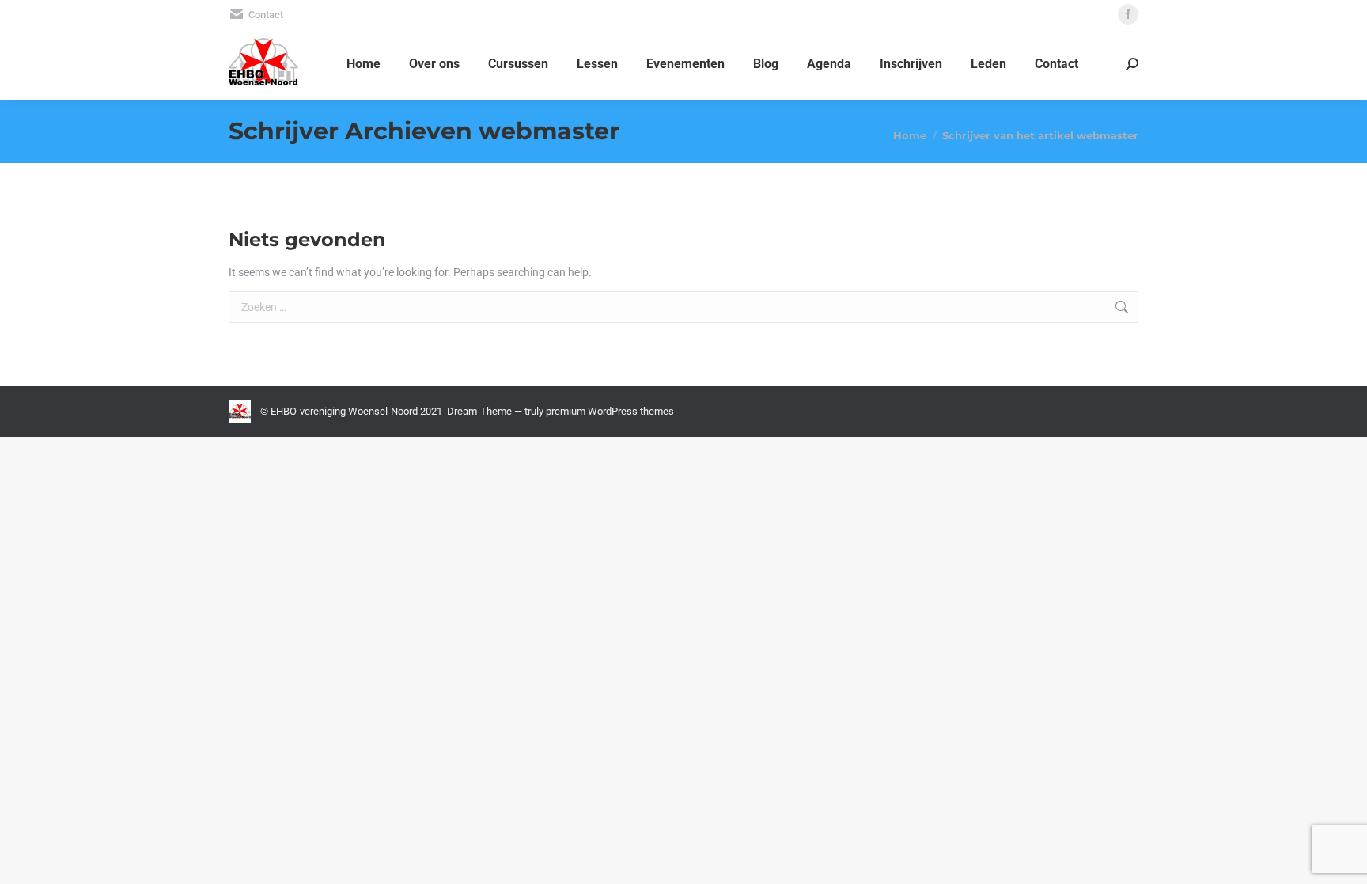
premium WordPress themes (610, 411)
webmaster (549, 131)
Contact (265, 15)
